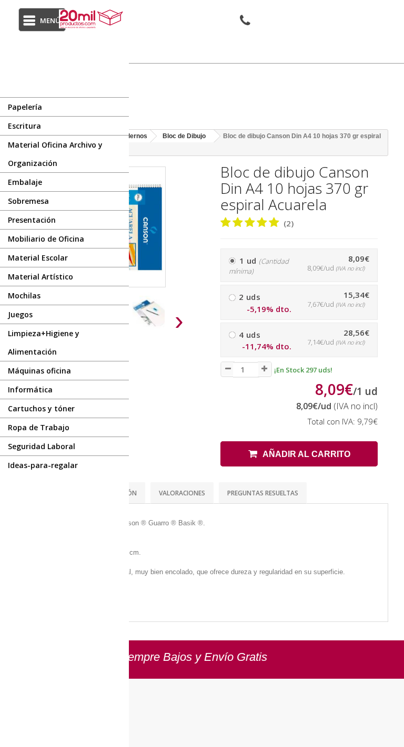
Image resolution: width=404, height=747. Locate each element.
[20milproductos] (92, 18)
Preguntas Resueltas (262, 493)
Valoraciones (182, 493)
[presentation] (180, 320)
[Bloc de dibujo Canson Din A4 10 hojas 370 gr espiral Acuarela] (152, 313)
